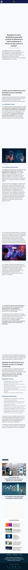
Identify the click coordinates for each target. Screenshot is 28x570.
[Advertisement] (14, 19)
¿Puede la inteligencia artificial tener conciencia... (16, 537)
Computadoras (15, 554)
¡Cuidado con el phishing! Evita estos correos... (16, 525)
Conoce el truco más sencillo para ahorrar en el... (17, 531)
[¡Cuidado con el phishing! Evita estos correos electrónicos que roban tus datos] (9, 525)
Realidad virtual (5, 459)
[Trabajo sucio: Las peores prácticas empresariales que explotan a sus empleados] (9, 543)
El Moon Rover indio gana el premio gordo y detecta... (17, 549)
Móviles (20, 554)
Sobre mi (13, 568)
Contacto (9, 568)
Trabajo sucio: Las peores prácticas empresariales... (17, 543)
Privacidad (18, 568)
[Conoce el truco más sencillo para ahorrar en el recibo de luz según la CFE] (9, 530)
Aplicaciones (9, 554)
